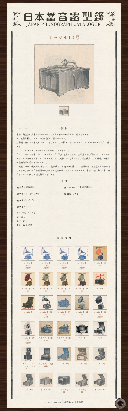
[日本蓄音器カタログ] (64, 19)
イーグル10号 (64, 38)
